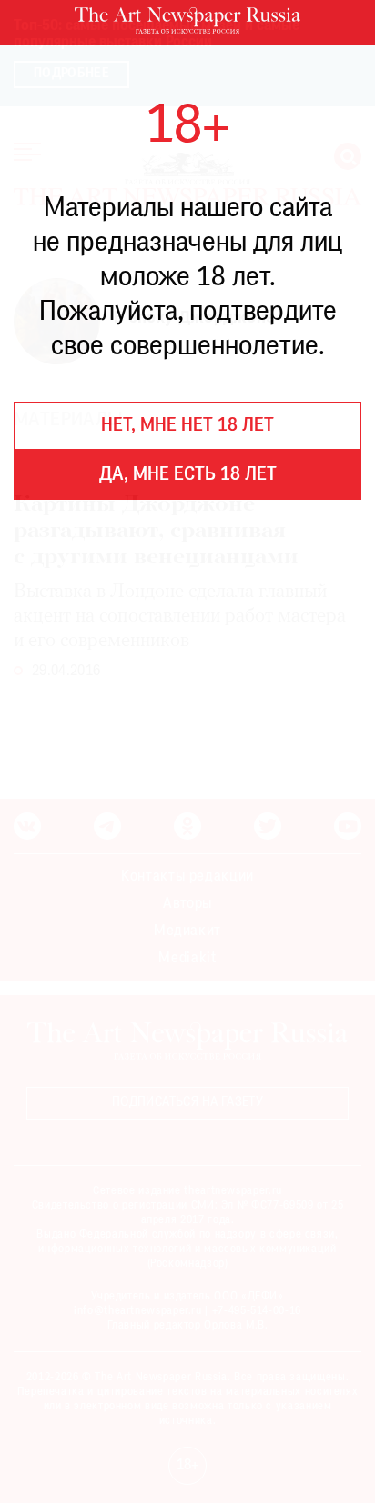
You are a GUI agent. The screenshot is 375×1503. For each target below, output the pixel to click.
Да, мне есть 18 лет (188, 475)
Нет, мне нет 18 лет (187, 426)
